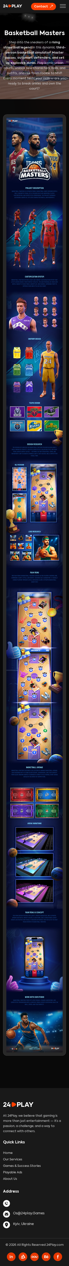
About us (10, 1179)
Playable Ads (12, 1172)
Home (8, 1153)
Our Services (12, 1159)
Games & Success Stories (22, 1166)
